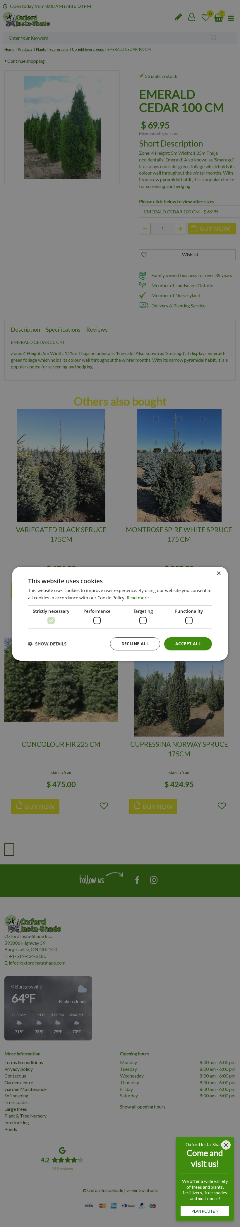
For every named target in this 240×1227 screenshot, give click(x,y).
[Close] (226, 1145)
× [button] (218, 573)
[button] (47, 644)
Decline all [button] (135, 643)
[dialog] (120, 613)
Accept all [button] (188, 643)
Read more (138, 598)
